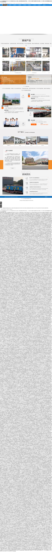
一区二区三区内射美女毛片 (46, 234)
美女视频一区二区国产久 (5, 301)
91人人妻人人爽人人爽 (32, 271)
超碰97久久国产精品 (45, 298)
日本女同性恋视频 (41, 274)
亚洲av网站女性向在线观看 (18, 329)
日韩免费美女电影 (46, 220)
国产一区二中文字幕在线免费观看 (21, 304)
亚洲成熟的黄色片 (12, 230)
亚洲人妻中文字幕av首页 (28, 290)
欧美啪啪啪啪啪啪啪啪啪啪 (7, 360)
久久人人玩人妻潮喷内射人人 (22, 373)
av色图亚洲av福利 (26, 286)
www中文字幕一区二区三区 (45, 351)
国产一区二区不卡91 (24, 391)
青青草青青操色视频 (29, 281)
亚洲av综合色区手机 (18, 243)
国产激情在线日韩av (31, 316)
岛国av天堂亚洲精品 (19, 268)
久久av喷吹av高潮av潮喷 (23, 229)
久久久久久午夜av (47, 275)
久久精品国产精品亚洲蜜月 (18, 327)
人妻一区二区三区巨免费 (45, 235)
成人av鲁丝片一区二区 (14, 383)
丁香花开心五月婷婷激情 (17, 215)
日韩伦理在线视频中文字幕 (7, 348)
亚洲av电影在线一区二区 (21, 302)
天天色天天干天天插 (13, 268)
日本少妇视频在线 (26, 361)
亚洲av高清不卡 (25, 328)
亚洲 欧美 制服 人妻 (32, 252)
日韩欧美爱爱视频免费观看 (40, 342)
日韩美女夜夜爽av (44, 294)
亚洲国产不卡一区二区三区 (22, 216)
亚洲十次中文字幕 (10, 232)
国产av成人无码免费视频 (23, 358)
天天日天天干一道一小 (41, 366)
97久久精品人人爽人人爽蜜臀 (5, 259)
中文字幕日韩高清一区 (17, 301)
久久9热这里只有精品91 (44, 215)
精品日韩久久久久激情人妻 (7, 223)
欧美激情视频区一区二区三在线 (11, 218)
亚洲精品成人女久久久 (12, 225)
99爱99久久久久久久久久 (44, 258)
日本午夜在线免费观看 (47, 219)
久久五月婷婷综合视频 (32, 267)
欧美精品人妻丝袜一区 (11, 215)
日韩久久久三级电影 (5, 220)
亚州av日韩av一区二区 (46, 221)
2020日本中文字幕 (36, 380)
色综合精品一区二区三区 (16, 323)
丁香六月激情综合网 (8, 246)
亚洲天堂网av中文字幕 (6, 304)
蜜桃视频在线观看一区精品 (14, 245)
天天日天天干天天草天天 (42, 354)
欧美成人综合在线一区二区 (13, 212)
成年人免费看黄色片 (14, 219)
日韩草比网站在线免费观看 (9, 266)
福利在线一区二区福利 (31, 369)
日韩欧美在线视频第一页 (25, 220)
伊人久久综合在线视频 (3, 268)
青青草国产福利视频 (46, 274)
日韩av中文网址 (47, 392)
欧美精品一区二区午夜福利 (24, 390)
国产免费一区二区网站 (15, 296)
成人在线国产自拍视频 (6, 351)
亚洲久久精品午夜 (5, 364)
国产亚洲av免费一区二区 (48, 302)
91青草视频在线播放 (29, 384)
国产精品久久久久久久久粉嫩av (21, 347)
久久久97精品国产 (8, 345)
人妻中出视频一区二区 (13, 312)
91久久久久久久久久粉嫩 (14, 369)
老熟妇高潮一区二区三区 (42, 228)
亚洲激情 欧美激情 (6, 332)
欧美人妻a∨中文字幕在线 (21, 343)
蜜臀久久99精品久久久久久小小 (38, 294)
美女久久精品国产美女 (18, 295)
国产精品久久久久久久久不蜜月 (21, 254)
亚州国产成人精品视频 (28, 308)
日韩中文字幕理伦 (28, 393)
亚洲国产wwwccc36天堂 (8, 379)
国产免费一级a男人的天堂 (21, 234)
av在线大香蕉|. (41, 311)
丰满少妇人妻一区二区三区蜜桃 (9, 263)
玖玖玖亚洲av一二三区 (37, 237)
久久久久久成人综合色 (36, 275)
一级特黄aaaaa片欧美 (42, 381)
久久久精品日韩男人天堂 (41, 303)
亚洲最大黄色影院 (48, 330)
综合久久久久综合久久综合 (31, 327)
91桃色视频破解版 (29, 391)
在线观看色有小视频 (47, 365)
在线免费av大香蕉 (26, 267)
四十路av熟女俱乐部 (38, 278)
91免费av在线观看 (13, 246)
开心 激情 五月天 (45, 281)
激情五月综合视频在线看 (22, 387)
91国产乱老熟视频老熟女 (44, 287)
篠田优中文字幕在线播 (20, 382)
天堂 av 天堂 (28, 258)
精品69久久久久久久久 (4, 372)
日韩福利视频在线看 (5, 276)
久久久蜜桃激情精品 (8, 268)
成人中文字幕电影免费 (11, 314)
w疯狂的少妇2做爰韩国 (19, 300)
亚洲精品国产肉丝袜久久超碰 (31, 349)
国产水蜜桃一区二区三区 (34, 280)
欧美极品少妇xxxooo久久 (28, 234)
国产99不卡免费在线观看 (33, 338)
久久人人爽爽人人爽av (16, 392)
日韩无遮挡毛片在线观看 (34, 304)
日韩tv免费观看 (30, 263)
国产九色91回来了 (47, 241)
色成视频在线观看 (32, 258)
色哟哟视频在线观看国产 (32, 286)
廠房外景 (43, 145)
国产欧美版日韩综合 (16, 222)
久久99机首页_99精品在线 (41, 318)
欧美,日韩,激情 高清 (42, 237)
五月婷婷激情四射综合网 (16, 290)
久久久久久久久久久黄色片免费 (27, 307)
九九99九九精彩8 (6, 336)
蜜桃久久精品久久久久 (33, 377)
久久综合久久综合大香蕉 (37, 356)
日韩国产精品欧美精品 (32, 317)
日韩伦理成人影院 (43, 240)
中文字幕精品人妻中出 (12, 287)
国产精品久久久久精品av (24, 238)
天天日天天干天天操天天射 (32, 367)
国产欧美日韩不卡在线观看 (7, 274)
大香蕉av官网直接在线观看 (8, 328)
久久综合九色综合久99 (19, 355)
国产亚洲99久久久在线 (20, 370)
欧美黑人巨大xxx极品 (13, 233)
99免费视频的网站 (21, 267)
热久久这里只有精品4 (31, 310)
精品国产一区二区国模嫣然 (4, 392)
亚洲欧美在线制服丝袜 (17, 297)
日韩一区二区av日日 (45, 253)
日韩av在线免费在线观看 (41, 362)
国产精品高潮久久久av (41, 249)
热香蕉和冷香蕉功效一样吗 (40, 338)
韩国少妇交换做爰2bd (20, 251)
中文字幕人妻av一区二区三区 (35, 230)
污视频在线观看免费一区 (25, 272)
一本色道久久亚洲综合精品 (31, 376)
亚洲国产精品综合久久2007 (43, 272)
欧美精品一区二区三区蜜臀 (17, 255)
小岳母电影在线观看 (34, 350)
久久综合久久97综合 (30, 311)
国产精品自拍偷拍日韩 (15, 379)
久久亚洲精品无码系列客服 (18, 225)
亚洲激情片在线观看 (12, 252)
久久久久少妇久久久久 (17, 299)
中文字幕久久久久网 (4, 288)
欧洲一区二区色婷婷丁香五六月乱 (9, 238)
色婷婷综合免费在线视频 (39, 341)
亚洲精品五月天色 (41, 299)
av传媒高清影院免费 (15, 331)
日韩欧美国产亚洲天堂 (39, 223)
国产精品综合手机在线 (25, 374)
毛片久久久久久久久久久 (4, 387)
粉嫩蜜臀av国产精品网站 (6, 308)
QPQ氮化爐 (45, 72)
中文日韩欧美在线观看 (4, 216)
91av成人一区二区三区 (19, 259)
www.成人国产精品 (18, 312)
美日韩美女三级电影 (21, 266)
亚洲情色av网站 (38, 238)
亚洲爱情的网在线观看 (11, 253)
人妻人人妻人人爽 (23, 237)
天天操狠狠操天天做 (5, 285)
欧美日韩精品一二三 (43, 316)
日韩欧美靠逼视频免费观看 (8, 366)
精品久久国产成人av (34, 333)
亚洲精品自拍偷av (16, 302)
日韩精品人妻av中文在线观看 (19, 217)
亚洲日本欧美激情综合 (44, 356)
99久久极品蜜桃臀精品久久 (28, 325)
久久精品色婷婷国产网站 (48, 345)
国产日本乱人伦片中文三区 (29, 250)
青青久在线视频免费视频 (9, 234)
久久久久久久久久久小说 (4, 257)
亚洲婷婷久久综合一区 (29, 373)
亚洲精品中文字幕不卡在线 (14, 375)
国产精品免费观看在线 (25, 274)
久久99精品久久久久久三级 (24, 376)
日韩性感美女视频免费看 (15, 286)
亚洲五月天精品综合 (27, 331)
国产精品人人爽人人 (43, 370)
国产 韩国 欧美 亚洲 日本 (35, 285)
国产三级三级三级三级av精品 (30, 354)
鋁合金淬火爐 (45, 59)
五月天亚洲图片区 (30, 275)
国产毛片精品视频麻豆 (41, 275)
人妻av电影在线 (2, 227)
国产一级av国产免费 (20, 311)
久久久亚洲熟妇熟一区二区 (24, 319)
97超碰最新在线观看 (25, 345)
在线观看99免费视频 (48, 240)
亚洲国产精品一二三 (49, 369)
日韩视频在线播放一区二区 (11, 227)
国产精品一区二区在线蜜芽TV (13, 269)
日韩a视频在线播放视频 (40, 234)
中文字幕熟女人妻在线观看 (28, 350)
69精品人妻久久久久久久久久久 (30, 389)
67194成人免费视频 (3, 345)
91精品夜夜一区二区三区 (12, 295)
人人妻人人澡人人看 (20, 264)
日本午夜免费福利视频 (37, 374)
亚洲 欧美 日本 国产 (22, 270)
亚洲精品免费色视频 (41, 380)
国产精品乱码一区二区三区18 (34, 331)
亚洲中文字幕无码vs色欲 (29, 218)
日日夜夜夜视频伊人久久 (8, 278)
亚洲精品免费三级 (14, 363)
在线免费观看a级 (20, 263)
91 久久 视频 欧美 (6, 376)
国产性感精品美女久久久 (28, 383)
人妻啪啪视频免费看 (26, 352)
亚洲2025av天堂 (14, 366)
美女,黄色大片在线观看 (25, 306)
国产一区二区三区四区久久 (7, 338)
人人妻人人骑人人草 (39, 263)
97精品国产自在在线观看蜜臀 (29, 299)
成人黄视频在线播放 (15, 266)
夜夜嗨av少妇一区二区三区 (34, 244)
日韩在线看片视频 (19, 391)
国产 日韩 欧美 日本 (8, 219)
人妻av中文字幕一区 (40, 270)
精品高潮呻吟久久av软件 (45, 260)
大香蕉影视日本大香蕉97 (48, 387)
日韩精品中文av (49, 324)
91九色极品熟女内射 (40, 281)
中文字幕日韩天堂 (47, 379)
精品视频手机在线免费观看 (38, 235)
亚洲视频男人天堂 (15, 381)
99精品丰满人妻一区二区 (3, 333)
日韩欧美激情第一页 (5, 254)
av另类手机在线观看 (6, 240)
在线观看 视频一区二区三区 (20, 265)
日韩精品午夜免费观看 (29, 261)
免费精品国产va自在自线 (6, 321)
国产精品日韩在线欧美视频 (5, 295)
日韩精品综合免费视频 (41, 346)
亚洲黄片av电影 (10, 364)
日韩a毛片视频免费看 (40, 257)
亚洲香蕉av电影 (21, 232)
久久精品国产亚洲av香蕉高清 (44, 325)
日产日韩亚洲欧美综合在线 (20, 219)
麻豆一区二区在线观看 (48, 309)
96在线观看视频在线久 (4, 307)
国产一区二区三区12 (18, 354)
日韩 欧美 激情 (4, 246)
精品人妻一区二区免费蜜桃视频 (47, 299)
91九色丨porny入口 (13, 380)
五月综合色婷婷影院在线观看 (17, 238)
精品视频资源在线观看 (6, 299)
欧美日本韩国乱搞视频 (48, 374)
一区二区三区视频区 (25, 330)
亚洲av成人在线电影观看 (29, 236)
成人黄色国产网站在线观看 (48, 318)
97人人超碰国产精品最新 (14, 322)
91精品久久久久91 (4, 382)
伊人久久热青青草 (43, 292)
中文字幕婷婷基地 (22, 314)
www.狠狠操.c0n (25, 269)
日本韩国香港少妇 (30, 264)
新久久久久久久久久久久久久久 (45, 242)
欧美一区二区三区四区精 (35, 357)
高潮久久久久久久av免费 (35, 307)
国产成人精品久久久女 (3, 385)
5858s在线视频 (15, 356)
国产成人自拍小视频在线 (31, 272)
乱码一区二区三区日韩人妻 (43, 386)
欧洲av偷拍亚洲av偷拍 (41, 222)
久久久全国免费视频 (21, 292)
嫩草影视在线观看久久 (4, 277)
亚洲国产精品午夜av (30, 259)
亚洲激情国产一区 (15, 370)
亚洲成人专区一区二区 (28, 270)
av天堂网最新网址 (37, 243)
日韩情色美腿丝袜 (44, 344)
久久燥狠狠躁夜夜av (14, 367)
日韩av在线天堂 (18, 380)
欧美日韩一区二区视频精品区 (46, 343)
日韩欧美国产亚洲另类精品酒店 (9, 256)
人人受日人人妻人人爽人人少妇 (30, 237)
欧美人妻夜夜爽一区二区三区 (37, 372)
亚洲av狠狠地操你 (21, 307)
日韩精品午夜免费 (34, 245)
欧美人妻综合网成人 (23, 256)
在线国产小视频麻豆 (26, 296)
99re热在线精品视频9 (28, 279)
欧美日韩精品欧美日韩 (30, 284)
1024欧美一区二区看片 (42, 239)
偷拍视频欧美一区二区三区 (36, 248)
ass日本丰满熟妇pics (31, 268)
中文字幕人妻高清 (12, 298)
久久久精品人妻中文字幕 (32, 217)
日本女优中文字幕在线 (21, 214)
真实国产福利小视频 (35, 264)
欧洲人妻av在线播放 (24, 381)
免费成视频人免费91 (33, 313)
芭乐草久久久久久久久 (36, 311)
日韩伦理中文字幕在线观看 (43, 324)
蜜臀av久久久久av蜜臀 (24, 243)
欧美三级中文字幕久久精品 (9, 242)
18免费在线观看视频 (2, 303)
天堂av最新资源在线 (26, 370)
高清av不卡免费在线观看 (33, 359)
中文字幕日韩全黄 (47, 303)
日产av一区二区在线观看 (30, 371)
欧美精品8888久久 (13, 310)
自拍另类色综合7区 (46, 244)
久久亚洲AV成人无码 (5, 384)
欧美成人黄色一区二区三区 (14, 343)
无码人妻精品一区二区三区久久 (22, 375)
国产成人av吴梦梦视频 (12, 329)
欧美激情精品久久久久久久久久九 (34, 228)
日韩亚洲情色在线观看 (46, 335)
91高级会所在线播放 (8, 241)
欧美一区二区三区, (3, 219)
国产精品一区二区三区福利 (38, 327)
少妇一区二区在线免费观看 (31, 295)
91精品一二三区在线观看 (15, 313)
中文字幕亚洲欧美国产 (8, 322)
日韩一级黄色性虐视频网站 (20, 363)
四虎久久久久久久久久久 (47, 290)
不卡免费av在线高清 (6, 309)
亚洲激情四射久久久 (48, 259)
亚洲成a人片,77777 (30, 246)
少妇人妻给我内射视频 (25, 227)
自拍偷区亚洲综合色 (15, 234)
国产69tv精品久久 (6, 255)
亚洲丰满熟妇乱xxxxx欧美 (44, 229)
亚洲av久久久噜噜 (38, 326)
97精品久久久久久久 (22, 273)
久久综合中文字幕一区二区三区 (22, 348)
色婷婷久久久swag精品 (23, 279)
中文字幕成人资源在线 (28, 339)
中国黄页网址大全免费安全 (10, 250)
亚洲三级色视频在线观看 (19, 349)
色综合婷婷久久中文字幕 (23, 224)
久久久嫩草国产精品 (22, 287)
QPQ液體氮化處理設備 (13, 72)
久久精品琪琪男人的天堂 (32, 319)
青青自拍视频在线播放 (33, 219)
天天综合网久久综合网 (18, 252)
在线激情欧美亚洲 (16, 253)
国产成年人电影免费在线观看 (24, 231)
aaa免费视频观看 (2, 225)
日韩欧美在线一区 (12, 224)
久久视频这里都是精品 (22, 342)
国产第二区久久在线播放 (27, 382)
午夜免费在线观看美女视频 (46, 264)
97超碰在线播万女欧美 (21, 226)
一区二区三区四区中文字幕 (10, 306)
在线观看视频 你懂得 (19, 371)
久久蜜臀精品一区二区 (11, 318)
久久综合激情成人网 (35, 299)
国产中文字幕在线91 (42, 345)
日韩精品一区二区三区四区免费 (36, 325)
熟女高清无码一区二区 (47, 280)
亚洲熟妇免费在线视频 (27, 293)
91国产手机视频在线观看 (32, 260)
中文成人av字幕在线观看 (41, 218)
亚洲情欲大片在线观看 (25, 249)
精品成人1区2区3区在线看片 (43, 251)
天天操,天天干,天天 (19, 333)
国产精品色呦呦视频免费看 (43, 321)
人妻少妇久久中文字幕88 (16, 303)
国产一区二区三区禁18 (26, 367)
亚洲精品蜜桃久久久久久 (39, 253)
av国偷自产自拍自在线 (31, 329)
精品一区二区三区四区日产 (6, 312)
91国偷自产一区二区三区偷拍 (25, 213)
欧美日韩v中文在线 (44, 263)
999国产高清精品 (40, 264)
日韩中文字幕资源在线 (18, 276)
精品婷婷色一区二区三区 (18, 213)
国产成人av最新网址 (14, 264)
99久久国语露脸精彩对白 (6, 329)
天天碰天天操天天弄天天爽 (4, 305)
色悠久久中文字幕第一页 (41, 282)
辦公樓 (20, 145)
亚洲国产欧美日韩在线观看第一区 (14, 334)
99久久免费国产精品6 (36, 274)
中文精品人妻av (44, 341)
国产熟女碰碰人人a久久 (46, 285)
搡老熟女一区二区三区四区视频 (6, 388)
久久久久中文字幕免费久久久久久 (24, 336)
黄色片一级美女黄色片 (47, 230)
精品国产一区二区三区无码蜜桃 (40, 241)
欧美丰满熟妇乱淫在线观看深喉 (18, 284)
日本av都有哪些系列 (42, 382)
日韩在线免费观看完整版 (8, 320)
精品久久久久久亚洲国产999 (47, 357)
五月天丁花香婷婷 (7, 224)
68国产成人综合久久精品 (34, 368)
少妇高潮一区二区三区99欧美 (24, 242)
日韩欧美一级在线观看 (30, 269)
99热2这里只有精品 (39, 383)
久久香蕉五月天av (46, 307)
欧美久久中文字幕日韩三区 (47, 301)
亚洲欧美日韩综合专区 (23, 248)
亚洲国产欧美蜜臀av (47, 239)
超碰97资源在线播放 (38, 217)
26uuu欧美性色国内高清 (10, 247)
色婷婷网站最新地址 (24, 371)
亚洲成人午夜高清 (6, 269)
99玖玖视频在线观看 (26, 305)
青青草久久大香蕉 (18, 233)
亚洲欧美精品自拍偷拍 (46, 265)
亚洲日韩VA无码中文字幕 (12, 248)
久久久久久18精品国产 (42, 309)
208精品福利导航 (29, 300)
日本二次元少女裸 (29, 280)
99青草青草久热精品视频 (12, 271)
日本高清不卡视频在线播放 (44, 217)
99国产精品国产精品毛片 (24, 372)
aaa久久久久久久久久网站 (20, 364)
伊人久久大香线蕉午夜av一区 (20, 212)
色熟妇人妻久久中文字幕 (31, 372)
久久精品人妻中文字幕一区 (26, 362)
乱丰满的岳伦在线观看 (35, 254)
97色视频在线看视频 (15, 228)
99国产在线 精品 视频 (29, 324)
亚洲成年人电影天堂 (20, 247)
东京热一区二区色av (14, 359)
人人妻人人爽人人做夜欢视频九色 (13, 254)
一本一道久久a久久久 (7, 390)
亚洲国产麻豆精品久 (38, 349)
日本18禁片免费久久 (49, 377)
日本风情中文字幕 (30, 381)
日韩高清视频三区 (12, 267)
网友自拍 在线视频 (37, 317)
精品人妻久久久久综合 (36, 233)
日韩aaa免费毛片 (47, 236)
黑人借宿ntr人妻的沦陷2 (33, 352)
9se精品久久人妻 (2, 325)
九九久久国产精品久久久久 (40, 296)
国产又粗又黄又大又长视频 (21, 241)
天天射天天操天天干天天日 (14, 373)
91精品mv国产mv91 (47, 323)
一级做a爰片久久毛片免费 (35, 379)
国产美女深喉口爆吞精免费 (30, 225)
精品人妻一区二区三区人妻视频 (39, 255)
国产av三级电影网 (40, 221)
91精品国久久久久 (5, 275)
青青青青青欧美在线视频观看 (42, 233)
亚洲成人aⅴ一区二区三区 (41, 331)
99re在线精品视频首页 (21, 223)
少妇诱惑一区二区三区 (16, 216)
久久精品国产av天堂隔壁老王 (35, 251)
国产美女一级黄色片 (24, 259)
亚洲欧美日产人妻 (24, 218)
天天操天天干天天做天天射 (4, 215)
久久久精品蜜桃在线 (30, 233)
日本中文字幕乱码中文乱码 (7, 383)
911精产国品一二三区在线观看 (22, 379)
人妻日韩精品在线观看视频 (42, 246)
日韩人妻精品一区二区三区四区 (8, 265)
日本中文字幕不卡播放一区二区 (15, 342)
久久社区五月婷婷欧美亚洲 (19, 320)
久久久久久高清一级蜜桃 (33, 344)
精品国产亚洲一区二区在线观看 (23, 281)
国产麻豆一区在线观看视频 (21, 331)
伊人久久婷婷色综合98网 (7, 283)
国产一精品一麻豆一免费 (9, 244)
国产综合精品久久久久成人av (35, 239)
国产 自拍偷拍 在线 (6, 271)
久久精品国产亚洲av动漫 (48, 300)
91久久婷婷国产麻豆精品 (33, 212)
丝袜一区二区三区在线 (34, 339)
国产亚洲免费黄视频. (11, 299)
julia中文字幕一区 (36, 354)
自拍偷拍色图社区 (25, 264)
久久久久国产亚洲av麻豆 (28, 241)
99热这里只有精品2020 (37, 306)
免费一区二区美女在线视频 (15, 236)
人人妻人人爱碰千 (27, 252)
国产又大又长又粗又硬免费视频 (44, 238)
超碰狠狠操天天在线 (10, 335)
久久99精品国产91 (44, 216)
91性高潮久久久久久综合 (4, 239)
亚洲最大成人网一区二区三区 (19, 235)
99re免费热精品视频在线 (14, 251)
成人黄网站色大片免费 (3, 296)
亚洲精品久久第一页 (33, 216)
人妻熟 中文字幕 (48, 273)
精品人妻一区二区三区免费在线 (42, 368)
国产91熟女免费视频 (31, 235)
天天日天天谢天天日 (12, 283)
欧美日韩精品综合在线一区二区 (36, 324)
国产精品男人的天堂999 (46, 257)
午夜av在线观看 (29, 251)
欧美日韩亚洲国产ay (17, 231)
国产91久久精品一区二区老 (21, 245)
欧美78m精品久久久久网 (5, 318)
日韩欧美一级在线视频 (16, 273)
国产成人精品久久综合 (37, 225)
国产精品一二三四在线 (6, 316)
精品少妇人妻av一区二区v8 (22, 303)
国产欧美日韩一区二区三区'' (17, 306)
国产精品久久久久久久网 (4, 253)
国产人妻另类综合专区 (31, 390)
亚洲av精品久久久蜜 (24, 278)
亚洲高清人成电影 (34, 375)
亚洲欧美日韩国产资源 (28, 277)
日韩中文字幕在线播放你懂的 (20, 325)
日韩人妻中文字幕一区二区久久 (33, 305)
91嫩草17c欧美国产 (46, 342)
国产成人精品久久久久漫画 (5, 317)
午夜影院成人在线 (45, 304)
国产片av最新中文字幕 (19, 278)
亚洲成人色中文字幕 (8, 310)
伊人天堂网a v (4, 242)
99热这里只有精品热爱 (18, 288)
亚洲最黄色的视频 (27, 273)
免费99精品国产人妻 (26, 291)
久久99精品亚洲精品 (9, 270)
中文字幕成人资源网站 (11, 275)
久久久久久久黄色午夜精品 (48, 384)
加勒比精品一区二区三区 (47, 296)
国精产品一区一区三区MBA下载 (42, 276)
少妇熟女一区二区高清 (26, 262)
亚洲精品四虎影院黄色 (39, 352)
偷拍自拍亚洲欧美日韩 (3, 247)
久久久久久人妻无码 (8, 371)
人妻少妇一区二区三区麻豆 (4, 222)
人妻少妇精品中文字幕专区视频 (8, 286)
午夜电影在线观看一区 (20, 269)
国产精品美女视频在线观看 (8, 293)
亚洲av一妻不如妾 (22, 290)
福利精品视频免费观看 (26, 235)
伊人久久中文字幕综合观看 (27, 346)
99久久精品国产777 (12, 213)
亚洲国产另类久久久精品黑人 (21, 383)
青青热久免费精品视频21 (38, 229)
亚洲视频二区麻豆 (25, 294)
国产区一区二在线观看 (31, 231)
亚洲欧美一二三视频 (23, 321)
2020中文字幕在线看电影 (32, 363)
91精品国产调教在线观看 (27, 223)
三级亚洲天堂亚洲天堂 (12, 351)
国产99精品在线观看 (20, 291)
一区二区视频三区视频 (33, 392)
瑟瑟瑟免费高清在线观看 (8, 359)
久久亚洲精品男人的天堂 (7, 386)
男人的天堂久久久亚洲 (27, 338)
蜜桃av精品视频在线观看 (45, 328)
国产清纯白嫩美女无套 (7, 343)
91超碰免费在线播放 (24, 300)
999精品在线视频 (15, 352)
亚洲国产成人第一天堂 (5, 341)
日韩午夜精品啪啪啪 (35, 281)
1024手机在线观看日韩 (29, 256)
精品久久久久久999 (45, 270)
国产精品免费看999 (3, 270)
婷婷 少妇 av (4, 214)
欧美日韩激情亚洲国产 (17, 314)
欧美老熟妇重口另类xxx (44, 278)
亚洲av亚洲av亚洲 (45, 358)
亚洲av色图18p (6, 227)
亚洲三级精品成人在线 (22, 318)
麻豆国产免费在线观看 (24, 353)
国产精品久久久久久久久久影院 (36, 279)
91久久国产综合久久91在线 (41, 302)
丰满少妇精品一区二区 (38, 213)
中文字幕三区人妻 (12, 390)
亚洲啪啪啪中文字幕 (5, 353)
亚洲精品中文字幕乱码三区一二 (30, 229)
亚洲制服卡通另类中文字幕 (41, 350)
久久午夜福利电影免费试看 (47, 283)
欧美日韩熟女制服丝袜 (30, 294)
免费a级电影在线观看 (47, 319)
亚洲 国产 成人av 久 (4, 356)
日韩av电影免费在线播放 (26, 232)
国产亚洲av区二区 (24, 258)
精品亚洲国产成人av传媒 (37, 332)
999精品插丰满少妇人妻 (26, 356)
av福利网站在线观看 (12, 231)
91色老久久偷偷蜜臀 (21, 296)
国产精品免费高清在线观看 (25, 268)
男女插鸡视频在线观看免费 (6, 213)
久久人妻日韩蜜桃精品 (28, 239)
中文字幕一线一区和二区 (19, 388)
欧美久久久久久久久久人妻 (41, 300)
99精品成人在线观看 (19, 359)
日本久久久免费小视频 (9, 385)
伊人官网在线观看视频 (39, 256)
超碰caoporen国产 (15, 361)
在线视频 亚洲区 (41, 243)
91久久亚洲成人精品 (21, 228)
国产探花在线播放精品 (20, 262)
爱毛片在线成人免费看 (28, 230)
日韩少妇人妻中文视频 (20, 328)
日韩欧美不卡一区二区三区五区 (32, 238)
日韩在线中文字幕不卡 (41, 280)
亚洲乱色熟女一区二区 (38, 242)
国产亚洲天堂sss (34, 263)
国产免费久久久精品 (9, 226)
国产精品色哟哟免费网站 (45, 214)
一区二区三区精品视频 (42, 288)
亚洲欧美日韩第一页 (9, 340)
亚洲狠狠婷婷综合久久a (25, 295)
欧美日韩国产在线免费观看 (15, 281)
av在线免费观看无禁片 (5, 284)
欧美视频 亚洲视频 (34, 342)
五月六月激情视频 (26, 265)
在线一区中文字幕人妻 (9, 296)
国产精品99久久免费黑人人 (25, 288)
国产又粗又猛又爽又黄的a (46, 255)
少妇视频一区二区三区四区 (17, 237)
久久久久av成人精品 (14, 333)
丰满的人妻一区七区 (14, 221)
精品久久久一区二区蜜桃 (34, 315)
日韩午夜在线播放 (31, 249)
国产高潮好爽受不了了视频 (45, 372)
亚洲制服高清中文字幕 (11, 297)
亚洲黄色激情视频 (43, 390)
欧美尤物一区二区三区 (46, 297)
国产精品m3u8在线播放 (46, 313)
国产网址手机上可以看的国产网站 (18, 294)
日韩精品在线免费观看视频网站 (20, 317)
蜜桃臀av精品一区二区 (40, 333)
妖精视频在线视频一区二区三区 (46, 223)
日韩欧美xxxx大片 (9, 236)
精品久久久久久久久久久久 (20, 346)
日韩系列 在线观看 (44, 310)
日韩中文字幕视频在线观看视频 (45, 247)
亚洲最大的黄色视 (9, 313)
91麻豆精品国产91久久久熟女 (40, 360)
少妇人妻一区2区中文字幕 (14, 291)
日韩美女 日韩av (35, 276)
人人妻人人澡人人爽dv (44, 226)
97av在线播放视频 (26, 363)
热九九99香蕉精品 (43, 326)
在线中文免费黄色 (14, 265)
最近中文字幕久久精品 (22, 230)
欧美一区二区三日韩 (14, 262)
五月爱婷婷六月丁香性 (42, 387)
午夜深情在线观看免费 (6, 287)
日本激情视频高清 (38, 292)
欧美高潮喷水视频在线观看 (12, 317)
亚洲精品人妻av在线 (15, 341)
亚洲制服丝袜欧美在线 (47, 225)
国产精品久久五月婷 (16, 239)
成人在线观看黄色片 (20, 361)
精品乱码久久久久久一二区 (23, 246)
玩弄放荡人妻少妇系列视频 (31, 242)
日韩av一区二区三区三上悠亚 (41, 322)
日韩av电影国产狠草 (4, 294)
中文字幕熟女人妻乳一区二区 (16, 270)
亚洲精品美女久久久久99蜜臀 (44, 231)
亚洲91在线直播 (14, 385)
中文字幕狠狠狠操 (17, 230)
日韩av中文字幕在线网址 (46, 311)
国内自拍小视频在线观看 (45, 327)
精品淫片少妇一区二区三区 (39, 297)
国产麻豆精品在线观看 (12, 261)
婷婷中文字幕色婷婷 (47, 305)
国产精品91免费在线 (40, 304)
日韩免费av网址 (23, 252)
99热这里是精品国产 (4, 264)
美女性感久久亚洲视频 (22, 239)
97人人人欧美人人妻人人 (44, 295)
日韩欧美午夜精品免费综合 (37, 316)
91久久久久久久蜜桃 (22, 298)
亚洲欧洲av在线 (16, 263)
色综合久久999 (30, 220)
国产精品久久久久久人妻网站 (32, 291)
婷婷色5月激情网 (11, 376)
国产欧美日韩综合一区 (32, 265)
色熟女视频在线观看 (39, 266)
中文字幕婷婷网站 (13, 393)
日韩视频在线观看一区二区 (35, 387)
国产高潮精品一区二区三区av (7, 291)
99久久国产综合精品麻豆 (28, 314)
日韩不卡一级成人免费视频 (47, 243)
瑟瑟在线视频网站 (20, 369)
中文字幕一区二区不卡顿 (6, 258)
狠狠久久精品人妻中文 (21, 286)
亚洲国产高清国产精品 (12, 388)
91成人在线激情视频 (25, 263)
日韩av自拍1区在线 (14, 364)
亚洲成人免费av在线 (44, 232)
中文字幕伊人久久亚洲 (35, 246)
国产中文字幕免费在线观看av (36, 236)
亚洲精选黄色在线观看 (7, 267)
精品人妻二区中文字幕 (39, 286)
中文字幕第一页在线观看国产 (25, 351)
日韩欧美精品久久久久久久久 (36, 355)
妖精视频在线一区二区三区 (11, 220)
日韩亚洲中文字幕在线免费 (48, 336)
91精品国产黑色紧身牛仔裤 (20, 240)
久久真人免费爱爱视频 (24, 386)
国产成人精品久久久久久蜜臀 (47, 314)
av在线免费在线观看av (12, 258)
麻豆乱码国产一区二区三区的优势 (41, 339)
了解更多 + (12, 168)
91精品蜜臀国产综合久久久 (15, 378)
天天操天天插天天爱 (39, 212)
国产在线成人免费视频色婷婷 (44, 389)
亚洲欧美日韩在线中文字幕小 (28, 221)
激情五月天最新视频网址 (48, 322)
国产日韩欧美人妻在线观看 (17, 275)
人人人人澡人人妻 (17, 279)
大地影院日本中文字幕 (16, 285)
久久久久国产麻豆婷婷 (34, 343)
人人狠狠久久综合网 (13, 344)
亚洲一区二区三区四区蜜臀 (27, 313)
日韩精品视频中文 (37, 267)
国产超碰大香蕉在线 (39, 216)
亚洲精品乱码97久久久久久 (14, 348)
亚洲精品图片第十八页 (38, 293)
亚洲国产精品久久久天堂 (43, 330)
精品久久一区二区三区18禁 (40, 353)
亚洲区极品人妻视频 (44, 252)
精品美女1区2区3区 (14, 244)
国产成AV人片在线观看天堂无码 (19, 377)
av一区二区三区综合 (32, 293)
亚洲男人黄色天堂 (37, 319)
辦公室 (31, 145)
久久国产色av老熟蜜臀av (40, 391)
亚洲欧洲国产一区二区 (16, 232)
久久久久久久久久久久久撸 (17, 280)
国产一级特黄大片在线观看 (20, 293)
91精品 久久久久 (46, 308)
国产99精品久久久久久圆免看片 (7, 251)
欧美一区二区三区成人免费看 (33, 257)
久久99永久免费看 (33, 241)
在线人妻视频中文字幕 (15, 260)
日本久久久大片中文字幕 (34, 346)
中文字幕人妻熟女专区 (35, 358)
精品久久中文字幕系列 (22, 335)
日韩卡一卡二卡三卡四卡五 (19, 385)
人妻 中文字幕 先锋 (6, 355)
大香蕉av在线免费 (5, 217)
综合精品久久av (15, 257)
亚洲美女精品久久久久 (29, 333)
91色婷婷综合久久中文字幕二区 (12, 305)
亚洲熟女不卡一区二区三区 (14, 214)
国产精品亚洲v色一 (6, 248)
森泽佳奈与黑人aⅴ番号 (15, 226)
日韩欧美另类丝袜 (42, 248)
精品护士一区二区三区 (36, 227)
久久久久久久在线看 (18, 309)
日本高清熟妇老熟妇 (34, 266)
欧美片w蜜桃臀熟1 (17, 339)
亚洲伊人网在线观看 (35, 218)
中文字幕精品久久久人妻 (28, 343)
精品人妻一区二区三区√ (11, 239)
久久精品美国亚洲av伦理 (3, 370)
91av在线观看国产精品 (44, 293)
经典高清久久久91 (9, 389)
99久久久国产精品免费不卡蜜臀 (11, 288)
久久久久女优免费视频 (46, 361)
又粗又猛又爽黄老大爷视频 (18, 227)
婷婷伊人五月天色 (30, 366)
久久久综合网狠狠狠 (2, 319)
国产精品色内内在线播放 (34, 270)
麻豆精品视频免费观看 (7, 249)
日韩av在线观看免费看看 (32, 240)
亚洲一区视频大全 (40, 285)
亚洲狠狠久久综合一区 (37, 231)
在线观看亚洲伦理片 (7, 245)
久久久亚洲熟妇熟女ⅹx (47, 366)
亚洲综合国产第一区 (12, 235)
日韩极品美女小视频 (23, 215)
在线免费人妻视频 (13, 354)
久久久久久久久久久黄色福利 (38, 310)
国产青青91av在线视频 (6, 334)
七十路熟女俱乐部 (45, 256)
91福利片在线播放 (39, 245)
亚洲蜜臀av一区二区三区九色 (26, 359)
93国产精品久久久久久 (12, 316)
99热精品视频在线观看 (45, 348)
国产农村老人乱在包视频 (12, 332)
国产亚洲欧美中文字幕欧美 (35, 309)
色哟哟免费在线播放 (7, 393)
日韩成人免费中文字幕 (14, 272)
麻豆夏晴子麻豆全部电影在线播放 (18, 362)
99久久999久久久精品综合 (35, 323)
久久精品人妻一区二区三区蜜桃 (31, 278)
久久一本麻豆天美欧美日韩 (45, 340)
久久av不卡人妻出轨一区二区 (20, 360)
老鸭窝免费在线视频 (9, 387)
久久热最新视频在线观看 (12, 309)
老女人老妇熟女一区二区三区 (36, 247)
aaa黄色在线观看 (2, 212)
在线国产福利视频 (30, 301)
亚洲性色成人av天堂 (9, 381)
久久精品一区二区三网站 (5, 232)
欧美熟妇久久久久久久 (16, 277)
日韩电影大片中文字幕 (10, 229)
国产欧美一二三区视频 (11, 284)
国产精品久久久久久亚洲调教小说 (36, 287)
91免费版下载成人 (49, 233)
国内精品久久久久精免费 (30, 312)
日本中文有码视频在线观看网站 (24, 297)
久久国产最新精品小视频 (29, 365)
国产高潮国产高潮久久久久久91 (34, 273)
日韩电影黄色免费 (35, 222)
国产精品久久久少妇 (41, 230)
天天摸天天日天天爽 (24, 276)
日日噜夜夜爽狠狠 (14, 368)
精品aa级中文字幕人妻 (41, 373)
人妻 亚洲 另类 (6, 237)
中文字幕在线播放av (35, 366)
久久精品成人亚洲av (25, 320)
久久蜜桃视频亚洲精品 (23, 368)
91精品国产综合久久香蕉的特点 (42, 254)
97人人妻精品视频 (22, 299)
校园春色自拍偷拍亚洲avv (8, 221)
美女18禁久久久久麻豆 (39, 260)
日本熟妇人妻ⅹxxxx (29, 353)
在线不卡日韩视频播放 (7, 233)
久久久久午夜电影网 (13, 274)
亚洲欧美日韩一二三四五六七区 (24, 301)
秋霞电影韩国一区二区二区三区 (39, 265)
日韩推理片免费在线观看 (45, 212)
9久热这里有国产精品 (27, 226)
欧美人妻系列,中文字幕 (41, 224)
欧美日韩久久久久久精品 (41, 244)
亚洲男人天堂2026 (2, 300)
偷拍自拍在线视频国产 (23, 332)
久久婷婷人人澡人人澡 (6, 362)
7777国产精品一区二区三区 (22, 285)
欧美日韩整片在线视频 (32, 351)
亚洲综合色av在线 (42, 236)
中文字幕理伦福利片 (38, 226)
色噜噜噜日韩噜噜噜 (18, 357)
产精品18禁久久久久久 (48, 237)
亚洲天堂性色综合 (30, 283)
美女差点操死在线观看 (38, 385)
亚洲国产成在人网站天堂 (45, 385)
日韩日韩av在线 (18, 248)
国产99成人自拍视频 (45, 289)
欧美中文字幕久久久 (11, 301)
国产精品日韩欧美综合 (27, 214)
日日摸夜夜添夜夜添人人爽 (13, 240)
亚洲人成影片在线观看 (40, 298)
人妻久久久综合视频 (7, 212)
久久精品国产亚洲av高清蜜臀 (22, 250)
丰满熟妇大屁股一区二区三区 (13, 346)
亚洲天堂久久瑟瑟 (14, 315)
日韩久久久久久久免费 (26, 217)
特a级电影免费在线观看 (13, 249)
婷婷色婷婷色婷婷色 (6, 280)
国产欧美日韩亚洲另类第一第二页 (38, 335)
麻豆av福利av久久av (8, 272)
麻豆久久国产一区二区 (18, 393)
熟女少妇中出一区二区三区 (22, 222)
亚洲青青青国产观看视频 (32, 370)
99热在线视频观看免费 (11, 222)
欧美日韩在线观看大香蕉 (4, 313)
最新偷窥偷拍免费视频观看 (38, 289)
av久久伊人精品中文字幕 (20, 366)
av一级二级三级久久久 (27, 219)
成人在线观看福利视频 (24, 357)
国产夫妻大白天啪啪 (11, 308)
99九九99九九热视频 (21, 341)
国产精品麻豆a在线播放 (19, 220)
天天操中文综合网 (7, 225)
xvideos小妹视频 (13, 300)
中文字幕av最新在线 (26, 334)
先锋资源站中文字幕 (15, 307)
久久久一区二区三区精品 (6, 231)
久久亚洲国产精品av (14, 382)
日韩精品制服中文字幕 (35, 300)
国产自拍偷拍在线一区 (11, 237)
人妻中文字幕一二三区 (9, 260)
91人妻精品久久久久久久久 (40, 315)
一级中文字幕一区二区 (22, 378)
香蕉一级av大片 (8, 230)
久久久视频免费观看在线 (4, 289)
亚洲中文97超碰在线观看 (28, 287)
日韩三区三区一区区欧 (30, 247)
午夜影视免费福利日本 (41, 261)
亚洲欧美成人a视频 (3, 282)
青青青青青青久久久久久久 (36, 269)
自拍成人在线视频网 (28, 216)
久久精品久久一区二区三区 (14, 241)
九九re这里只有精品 (48, 292)
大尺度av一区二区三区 (47, 282)
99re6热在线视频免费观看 (29, 222)
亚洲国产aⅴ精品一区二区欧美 (33, 262)
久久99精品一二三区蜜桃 (20, 305)
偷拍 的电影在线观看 (42, 269)
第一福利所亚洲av (42, 317)
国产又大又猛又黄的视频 (37, 334)
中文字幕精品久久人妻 (44, 213)
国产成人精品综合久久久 (8, 300)
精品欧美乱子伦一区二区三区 (39, 376)
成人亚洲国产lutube (11, 280)
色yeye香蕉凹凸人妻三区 (38, 258)
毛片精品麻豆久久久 (26, 240)
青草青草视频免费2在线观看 (12, 347)
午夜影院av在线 (15, 289)
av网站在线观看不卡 (24, 283)
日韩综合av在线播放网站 (35, 221)
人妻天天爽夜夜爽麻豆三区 (29, 321)
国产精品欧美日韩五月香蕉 (28, 387)
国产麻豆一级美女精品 (21, 326)
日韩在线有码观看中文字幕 (3, 226)
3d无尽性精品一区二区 (43, 306)
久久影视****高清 (3, 230)
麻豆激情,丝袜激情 (17, 324)
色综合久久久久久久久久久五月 (41, 305)
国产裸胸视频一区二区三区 (39, 271)
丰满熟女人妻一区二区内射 (12, 357)
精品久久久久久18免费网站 (35, 283)
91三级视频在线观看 (10, 273)
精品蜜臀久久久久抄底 (38, 295)
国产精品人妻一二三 (4, 236)
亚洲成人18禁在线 (19, 381)
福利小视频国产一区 (7, 319)
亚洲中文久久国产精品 (42, 379)
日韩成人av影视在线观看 (27, 360)
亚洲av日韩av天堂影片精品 (32, 296)
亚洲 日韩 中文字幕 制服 (22, 236)
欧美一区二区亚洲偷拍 (39, 377)
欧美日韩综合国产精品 (45, 266)
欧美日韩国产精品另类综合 (36, 386)
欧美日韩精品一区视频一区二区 (42, 273)
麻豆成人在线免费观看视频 (34, 224)
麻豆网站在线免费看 (37, 320)
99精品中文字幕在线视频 (19, 283)
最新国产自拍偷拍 (3, 311)
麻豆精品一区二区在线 (18, 258)
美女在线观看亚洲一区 (36, 345)
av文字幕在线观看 (21, 253)
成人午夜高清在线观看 (10, 289)
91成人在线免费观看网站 (37, 215)
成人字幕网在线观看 (10, 352)
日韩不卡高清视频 (21, 334)
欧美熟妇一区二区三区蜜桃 (25, 310)
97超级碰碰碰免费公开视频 (46, 333)
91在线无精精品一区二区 (27, 244)
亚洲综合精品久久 (5, 297)
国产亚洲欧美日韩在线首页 (35, 381)
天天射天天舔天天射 (32, 226)
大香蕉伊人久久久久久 (17, 384)
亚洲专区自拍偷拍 (34, 256)
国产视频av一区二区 (33, 314)
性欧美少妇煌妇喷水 (48, 288)
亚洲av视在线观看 (2, 369)
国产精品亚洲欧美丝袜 (46, 375)
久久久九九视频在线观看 (26, 257)
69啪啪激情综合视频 (4, 218)
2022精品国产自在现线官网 (18, 316)
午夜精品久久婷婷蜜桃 (11, 336)
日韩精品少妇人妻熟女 (20, 289)
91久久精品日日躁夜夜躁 (40, 313)
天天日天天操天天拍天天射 (38, 369)
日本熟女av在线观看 (26, 341)
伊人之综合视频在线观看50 (12, 330)
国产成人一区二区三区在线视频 (21, 340)
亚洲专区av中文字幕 (36, 312)
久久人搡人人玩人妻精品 (26, 260)
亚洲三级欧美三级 (47, 364)
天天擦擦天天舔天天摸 (33, 360)
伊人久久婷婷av (36, 388)
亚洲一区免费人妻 (9, 214)
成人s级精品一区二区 (10, 216)
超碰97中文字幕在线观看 (27, 228)
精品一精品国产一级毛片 (37, 390)
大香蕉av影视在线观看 (28, 340)
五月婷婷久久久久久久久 (28, 378)
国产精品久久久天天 (33, 234)
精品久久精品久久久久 (26, 271)
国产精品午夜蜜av (27, 380)
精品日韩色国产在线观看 (30, 276)
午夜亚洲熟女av (15, 247)
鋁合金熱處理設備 (13, 59)
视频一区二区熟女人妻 (4, 290)
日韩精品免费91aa (17, 287)
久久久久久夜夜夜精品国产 (17, 372)
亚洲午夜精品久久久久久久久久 (37, 259)
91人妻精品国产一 (5, 314)
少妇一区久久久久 (2, 238)
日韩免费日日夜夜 (41, 283)
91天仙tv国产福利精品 (7, 375)
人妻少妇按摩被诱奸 (17, 358)
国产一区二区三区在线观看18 (13, 304)
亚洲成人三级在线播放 (26, 326)
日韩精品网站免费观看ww (17, 256)
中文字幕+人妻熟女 (17, 332)
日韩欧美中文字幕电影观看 (42, 312)
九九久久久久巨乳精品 (33, 253)
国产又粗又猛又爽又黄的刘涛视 (12, 353)
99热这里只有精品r (16, 250)
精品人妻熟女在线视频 (41, 388)
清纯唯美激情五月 (49, 226)
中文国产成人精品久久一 (14, 223)
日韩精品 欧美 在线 (8, 292)
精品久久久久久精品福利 (19, 330)
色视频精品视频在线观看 (39, 351)
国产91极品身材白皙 (23, 261)
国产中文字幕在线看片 (28, 318)
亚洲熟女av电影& (35, 348)
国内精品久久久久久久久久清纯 (7, 342)
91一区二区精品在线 (14, 325)
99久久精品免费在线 (47, 248)
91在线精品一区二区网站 (21, 244)
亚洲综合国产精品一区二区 (28, 245)
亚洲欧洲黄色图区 (48, 382)
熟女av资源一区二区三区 (5, 350)
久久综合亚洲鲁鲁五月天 (25, 337)
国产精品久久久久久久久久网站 (28, 292)
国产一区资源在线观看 (47, 277)
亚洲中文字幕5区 (2, 374)
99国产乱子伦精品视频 (19, 337)
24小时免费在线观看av (22, 277)
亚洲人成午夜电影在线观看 (26, 289)
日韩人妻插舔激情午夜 (12, 349)
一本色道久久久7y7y (32, 213)
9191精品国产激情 (33, 289)
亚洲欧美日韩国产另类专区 (12, 259)
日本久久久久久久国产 (20, 257)
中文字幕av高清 (42, 225)
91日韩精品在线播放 (18, 261)
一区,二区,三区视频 (24, 284)
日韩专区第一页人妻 (30, 274)
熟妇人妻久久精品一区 (42, 371)
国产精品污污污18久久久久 (16, 365)
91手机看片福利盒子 (29, 309)
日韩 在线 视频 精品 (29, 386)
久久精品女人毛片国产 (18, 321)
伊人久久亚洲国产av (18, 310)
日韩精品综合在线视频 (48, 317)
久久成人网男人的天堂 (31, 337)
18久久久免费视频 (29, 368)
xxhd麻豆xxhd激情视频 (43, 279)
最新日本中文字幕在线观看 (35, 308)
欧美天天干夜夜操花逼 (33, 223)
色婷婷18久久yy (17, 267)
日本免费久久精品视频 (43, 355)
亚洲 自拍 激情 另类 (46, 388)
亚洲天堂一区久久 (17, 224)
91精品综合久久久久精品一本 (14, 292)
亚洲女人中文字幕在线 (12, 279)
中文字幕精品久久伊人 (40, 343)
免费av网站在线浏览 (28, 375)
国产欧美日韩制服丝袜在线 (47, 380)
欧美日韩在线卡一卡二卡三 (35, 384)
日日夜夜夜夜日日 (2, 368)
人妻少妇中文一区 (8, 282)
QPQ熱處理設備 (29, 72)
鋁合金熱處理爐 (29, 59)
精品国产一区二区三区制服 (24, 233)
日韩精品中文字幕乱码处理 (47, 224)
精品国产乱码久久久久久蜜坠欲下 (8, 228)
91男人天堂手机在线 (35, 220)
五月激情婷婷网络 (12, 377)
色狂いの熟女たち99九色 (33, 326)
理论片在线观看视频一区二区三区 (41, 392)
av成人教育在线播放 (8, 391)
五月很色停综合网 (32, 214)
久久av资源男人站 (39, 348)
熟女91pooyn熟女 (24, 388)
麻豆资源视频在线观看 (25, 369)
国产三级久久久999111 (28, 298)
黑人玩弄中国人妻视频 (42, 323)
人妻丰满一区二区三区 (18, 218)
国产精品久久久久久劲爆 (21, 282)
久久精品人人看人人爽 (35, 373)
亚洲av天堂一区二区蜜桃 (46, 271)
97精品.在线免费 (43, 374)
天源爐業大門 (8, 145)
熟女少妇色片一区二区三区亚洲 (40, 219)
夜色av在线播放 (46, 360)
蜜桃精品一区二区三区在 (38, 363)
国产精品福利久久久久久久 (8, 315)
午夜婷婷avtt (5, 394)
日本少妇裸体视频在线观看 (16, 242)
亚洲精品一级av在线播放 (8, 281)
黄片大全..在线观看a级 (42, 227)
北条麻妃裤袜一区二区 (33, 232)
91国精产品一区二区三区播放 (37, 328)
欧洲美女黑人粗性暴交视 (13, 386)
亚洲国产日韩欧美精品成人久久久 (29, 335)
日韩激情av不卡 (46, 367)
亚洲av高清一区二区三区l (36, 321)
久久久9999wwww (25, 366)
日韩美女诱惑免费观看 (47, 353)
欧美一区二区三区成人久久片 (39, 361)
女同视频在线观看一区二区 (31, 361)
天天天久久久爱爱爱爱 (35, 261)
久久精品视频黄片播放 (43, 250)
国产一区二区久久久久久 (10, 307)
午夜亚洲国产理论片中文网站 (30, 215)
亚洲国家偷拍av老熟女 (16, 335)
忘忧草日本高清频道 (14, 328)
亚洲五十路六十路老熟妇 (38, 252)
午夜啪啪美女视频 (48, 227)
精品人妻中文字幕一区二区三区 (48, 373)
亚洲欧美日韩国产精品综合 (8, 325)
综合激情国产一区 (11, 255)
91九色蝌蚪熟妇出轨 (23, 308)
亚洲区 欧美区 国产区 (27, 212)
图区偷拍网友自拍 (13, 371)
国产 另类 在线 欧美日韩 (16, 229)
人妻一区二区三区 (31, 288)
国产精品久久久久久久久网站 (30, 303)
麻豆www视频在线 (20, 260)
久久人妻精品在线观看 (19, 274)
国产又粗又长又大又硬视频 (11, 276)
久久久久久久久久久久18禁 (11, 217)
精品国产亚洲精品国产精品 (8, 363)
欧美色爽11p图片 (25, 225)
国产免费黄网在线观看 (45, 352)
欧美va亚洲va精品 (6, 324)
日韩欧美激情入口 (44, 383)
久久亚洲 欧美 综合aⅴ (47, 261)
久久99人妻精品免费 (7, 243)
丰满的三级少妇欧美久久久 (6, 235)
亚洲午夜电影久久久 (43, 349)
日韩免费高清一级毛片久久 (8, 262)
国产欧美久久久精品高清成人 (17, 376)
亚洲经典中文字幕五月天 (38, 214)
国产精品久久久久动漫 (13, 243)
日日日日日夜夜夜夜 (47, 284)
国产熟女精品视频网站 (41, 290)
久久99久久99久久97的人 (15, 389)
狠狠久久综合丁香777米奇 (44, 334)
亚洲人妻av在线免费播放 (47, 249)
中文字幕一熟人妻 (15, 311)
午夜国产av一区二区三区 (41, 220)
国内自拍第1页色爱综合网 (48, 350)
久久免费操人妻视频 (23, 280)
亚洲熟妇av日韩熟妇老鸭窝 (20, 221)
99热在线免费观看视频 (46, 262)
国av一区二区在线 (35, 249)
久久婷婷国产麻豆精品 (20, 315)
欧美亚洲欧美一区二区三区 (28, 342)
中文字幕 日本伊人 (46, 222)
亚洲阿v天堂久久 (11, 285)
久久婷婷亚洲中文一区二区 (46, 376)
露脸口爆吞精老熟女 (37, 382)
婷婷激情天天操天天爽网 (34, 277)
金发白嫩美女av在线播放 (20, 356)
